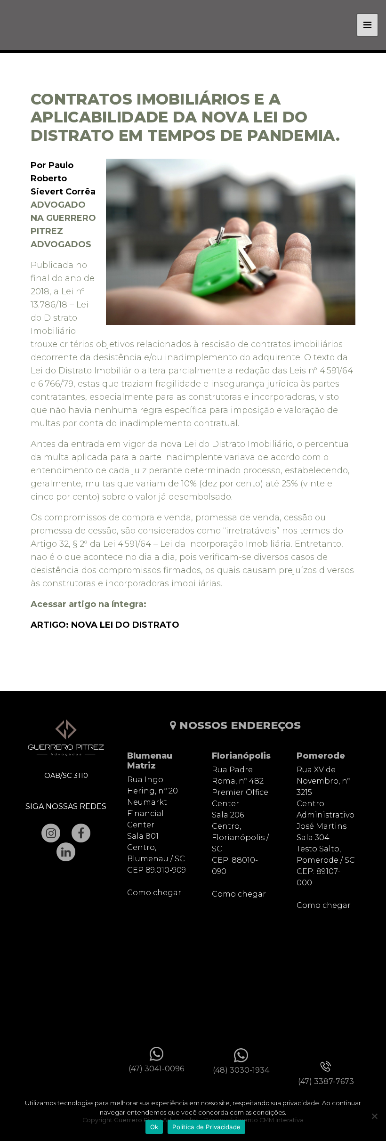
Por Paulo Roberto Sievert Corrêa (63, 178)
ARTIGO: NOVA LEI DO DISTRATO (105, 625)
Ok (154, 1127)
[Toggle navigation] (367, 25)
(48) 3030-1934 (241, 1070)
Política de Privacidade (206, 1127)
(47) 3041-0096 (156, 1068)
